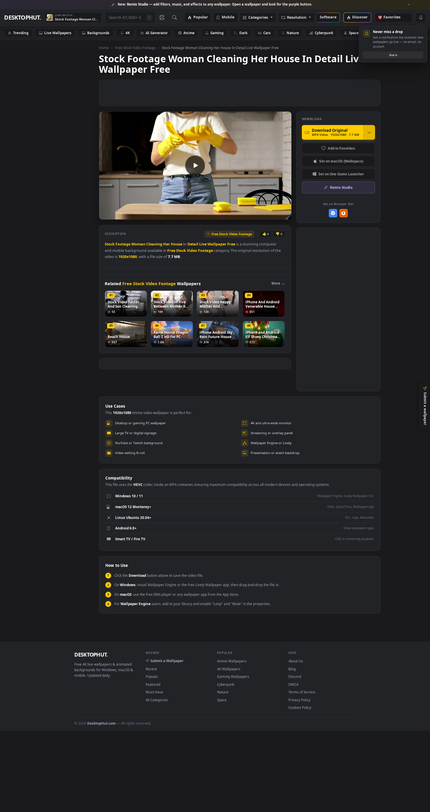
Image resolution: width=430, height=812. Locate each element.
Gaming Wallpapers (233, 676)
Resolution (296, 17)
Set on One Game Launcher (341, 174)
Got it (393, 55)
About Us (295, 661)
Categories (258, 17)
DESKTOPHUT (91, 654)
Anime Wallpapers (232, 661)
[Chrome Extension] (333, 213)
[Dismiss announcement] (409, 4)
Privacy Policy (299, 699)
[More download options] (369, 132)
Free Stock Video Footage (135, 47)
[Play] (106, 214)
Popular (200, 17)
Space (354, 32)
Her (166, 244)
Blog (292, 668)
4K (127, 32)
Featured (153, 684)
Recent (151, 668)
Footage (123, 244)
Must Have (154, 692)
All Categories (157, 699)
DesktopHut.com (101, 723)
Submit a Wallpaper (166, 660)
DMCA (293, 684)
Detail (193, 244)
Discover (360, 17)
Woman (138, 244)
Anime (189, 32)
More (275, 283)
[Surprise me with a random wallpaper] (161, 17)
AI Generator (157, 32)
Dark (243, 32)
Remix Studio (341, 187)
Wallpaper (216, 244)
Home (104, 47)
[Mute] (251, 214)
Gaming (216, 32)
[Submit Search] (174, 17)
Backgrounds (98, 32)
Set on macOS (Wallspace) (341, 161)
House (176, 244)
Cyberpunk (324, 32)
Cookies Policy (299, 707)
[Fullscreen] (284, 214)
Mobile (228, 17)
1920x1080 (127, 256)
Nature (293, 32)
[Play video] (195, 165)
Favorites (394, 17)
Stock (110, 244)
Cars (267, 32)
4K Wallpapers (228, 668)
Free (231, 244)
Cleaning (154, 244)
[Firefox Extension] (343, 213)
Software (328, 17)
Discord (294, 676)
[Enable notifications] (421, 17)
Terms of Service (301, 692)
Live (203, 244)
